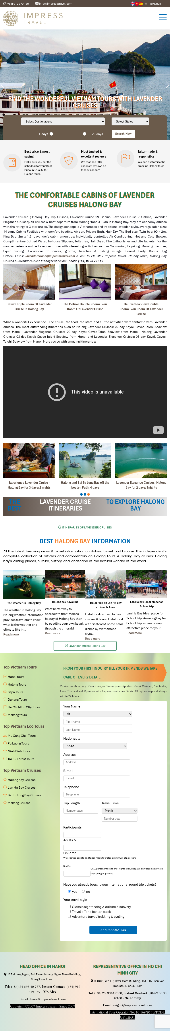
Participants (73, 827)
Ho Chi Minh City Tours (24, 707)
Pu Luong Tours (18, 743)
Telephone (72, 787)
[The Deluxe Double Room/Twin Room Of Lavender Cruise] (85, 282)
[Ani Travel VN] (137, 4)
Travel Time (111, 803)
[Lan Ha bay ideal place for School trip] (146, 584)
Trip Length (72, 803)
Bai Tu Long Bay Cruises (24, 795)
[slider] (51, 134)
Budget (67, 866)
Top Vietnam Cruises (22, 770)
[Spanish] (141, 4)
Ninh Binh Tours (19, 751)
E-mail (69, 771)
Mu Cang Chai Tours (22, 736)
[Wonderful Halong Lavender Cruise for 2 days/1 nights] (29, 460)
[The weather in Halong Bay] (24, 584)
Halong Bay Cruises (21, 780)
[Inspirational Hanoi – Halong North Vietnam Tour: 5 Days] (141, 460)
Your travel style (75, 900)
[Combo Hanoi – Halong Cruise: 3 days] (85, 460)
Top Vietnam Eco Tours (23, 726)
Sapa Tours (15, 692)
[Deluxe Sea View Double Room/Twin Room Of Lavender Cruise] (141, 282)
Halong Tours (17, 684)
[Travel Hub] (146, 3)
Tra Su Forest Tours (21, 759)
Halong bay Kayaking (65, 602)
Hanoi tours (16, 677)
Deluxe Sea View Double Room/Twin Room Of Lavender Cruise (141, 309)
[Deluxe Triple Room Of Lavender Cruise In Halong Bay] (29, 282)
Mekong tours (17, 715)
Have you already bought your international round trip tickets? (109, 884)
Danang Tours (17, 700)
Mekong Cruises (19, 803)
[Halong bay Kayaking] (65, 584)
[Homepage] (78, 18)
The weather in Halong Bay (24, 603)
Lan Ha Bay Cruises (21, 787)
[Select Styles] (130, 121)
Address (69, 754)
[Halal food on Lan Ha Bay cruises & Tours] (105, 584)
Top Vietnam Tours (20, 667)
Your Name (72, 706)
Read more (11, 634)
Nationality (72, 738)
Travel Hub (155, 3)
